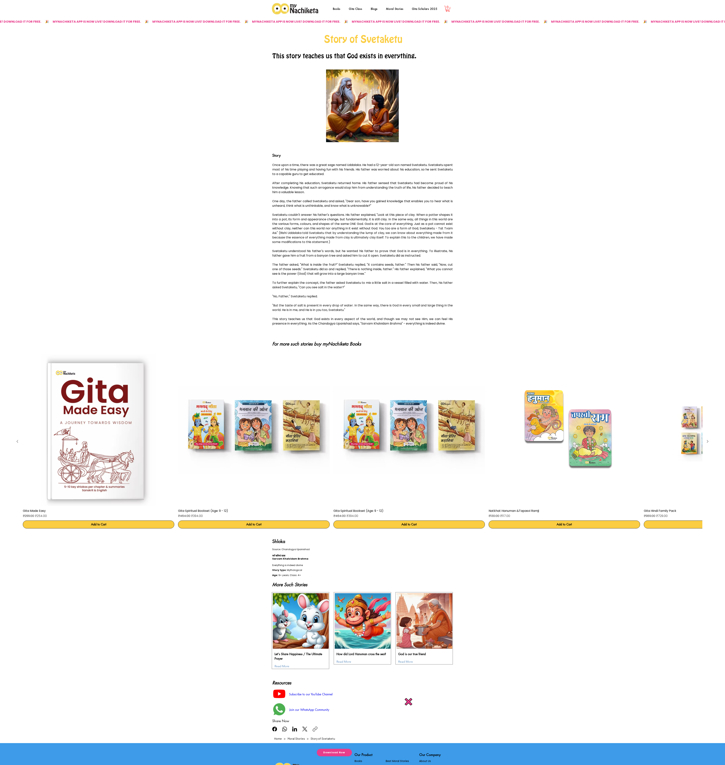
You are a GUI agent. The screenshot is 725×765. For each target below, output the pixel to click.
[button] (408, 701)
